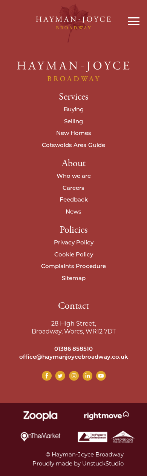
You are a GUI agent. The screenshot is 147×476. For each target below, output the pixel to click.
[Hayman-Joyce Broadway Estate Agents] (73, 23)
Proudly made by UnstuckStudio (78, 463)
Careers (73, 188)
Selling (73, 122)
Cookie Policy (73, 255)
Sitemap (74, 279)
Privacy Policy (73, 243)
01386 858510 (73, 349)
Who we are (74, 176)
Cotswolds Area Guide (73, 146)
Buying (74, 110)
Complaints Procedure (73, 267)
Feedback (74, 200)
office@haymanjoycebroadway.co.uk (73, 357)
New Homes (73, 133)
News (73, 212)
